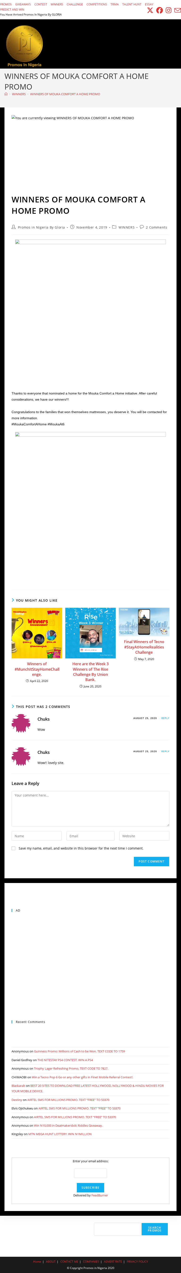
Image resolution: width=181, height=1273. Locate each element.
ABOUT (51, 1262)
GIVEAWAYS (23, 4)
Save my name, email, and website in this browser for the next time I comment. (81, 848)
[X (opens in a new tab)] (150, 10)
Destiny (17, 1100)
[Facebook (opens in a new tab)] (159, 10)
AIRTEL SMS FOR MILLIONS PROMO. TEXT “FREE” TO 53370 (68, 1100)
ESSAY (149, 4)
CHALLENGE (75, 4)
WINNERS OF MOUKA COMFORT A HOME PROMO (65, 94)
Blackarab (18, 1086)
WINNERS (57, 4)
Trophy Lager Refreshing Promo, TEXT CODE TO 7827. (71, 1068)
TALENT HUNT (131, 4)
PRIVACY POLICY (137, 1262)
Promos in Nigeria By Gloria (41, 227)
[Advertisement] (90, 159)
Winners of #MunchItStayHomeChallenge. (37, 669)
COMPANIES (91, 1262)
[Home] (6, 94)
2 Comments (156, 227)
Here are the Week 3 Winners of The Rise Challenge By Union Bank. (90, 671)
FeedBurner (99, 1195)
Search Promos (154, 1229)
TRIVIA (115, 4)
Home (37, 1262)
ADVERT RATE (113, 1262)
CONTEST (40, 4)
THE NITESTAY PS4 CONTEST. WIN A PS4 (65, 1060)
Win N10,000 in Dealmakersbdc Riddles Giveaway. (68, 1125)
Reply (165, 718)
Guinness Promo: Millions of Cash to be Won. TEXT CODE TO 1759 (79, 1051)
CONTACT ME (69, 1262)
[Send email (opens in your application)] (177, 10)
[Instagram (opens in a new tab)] (168, 10)
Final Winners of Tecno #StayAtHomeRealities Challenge (144, 647)
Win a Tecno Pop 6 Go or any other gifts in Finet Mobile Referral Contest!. (82, 1077)
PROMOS (6, 4)
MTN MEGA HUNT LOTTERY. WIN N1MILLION (60, 1134)
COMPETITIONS (96, 4)
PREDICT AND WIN (12, 10)
